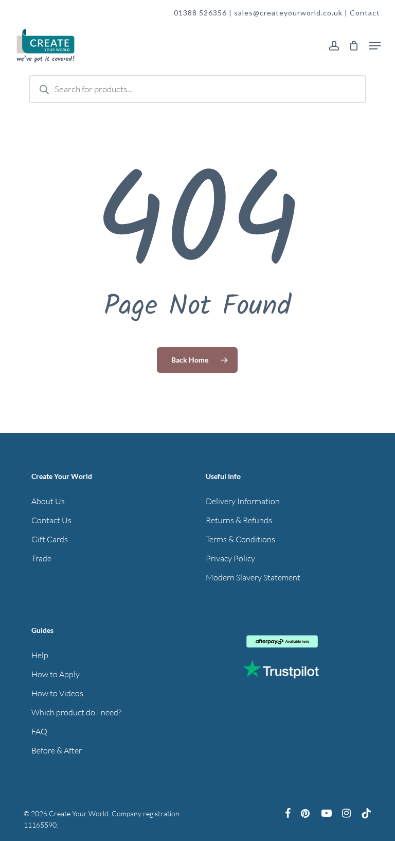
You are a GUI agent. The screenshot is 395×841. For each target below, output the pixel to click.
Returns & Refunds (239, 520)
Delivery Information (243, 501)
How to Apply (55, 674)
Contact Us (51, 520)
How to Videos (57, 693)
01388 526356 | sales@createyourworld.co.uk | (262, 12)
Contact (365, 12)
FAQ (39, 731)
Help (39, 655)
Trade (41, 558)
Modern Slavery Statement (253, 577)
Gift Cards (49, 539)
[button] (375, 46)
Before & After (56, 750)
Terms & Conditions (240, 539)
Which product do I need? (76, 712)
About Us (48, 501)
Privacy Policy (230, 558)
